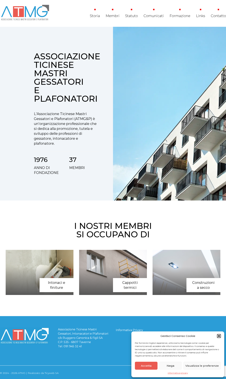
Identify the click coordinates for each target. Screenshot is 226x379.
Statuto (131, 16)
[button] (219, 336)
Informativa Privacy (129, 330)
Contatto (218, 16)
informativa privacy (178, 373)
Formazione (180, 16)
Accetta (146, 365)
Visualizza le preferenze (202, 365)
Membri (113, 16)
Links (200, 16)
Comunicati (154, 16)
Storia (95, 16)
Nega (170, 365)
